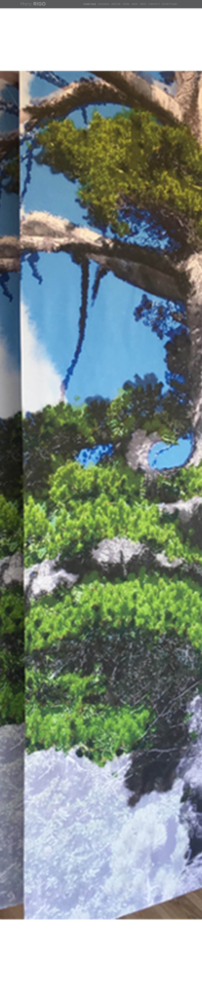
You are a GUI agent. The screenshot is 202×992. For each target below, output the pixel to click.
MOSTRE (116, 4)
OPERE (126, 4)
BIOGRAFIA (103, 4)
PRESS (143, 4)
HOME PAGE (89, 4)
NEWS (135, 4)
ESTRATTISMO (169, 4)
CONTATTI (154, 4)
